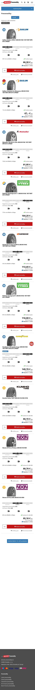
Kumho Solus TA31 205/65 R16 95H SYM (15, 398)
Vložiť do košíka (20, 70)
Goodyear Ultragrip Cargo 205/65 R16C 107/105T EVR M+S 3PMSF (15, 347)
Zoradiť (15, 17)
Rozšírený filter (17, 8)
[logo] (10, 2)
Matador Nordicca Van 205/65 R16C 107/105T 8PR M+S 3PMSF (17, 143)
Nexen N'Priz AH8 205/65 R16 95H (13, 497)
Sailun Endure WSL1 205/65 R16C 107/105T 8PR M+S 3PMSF (17, 40)
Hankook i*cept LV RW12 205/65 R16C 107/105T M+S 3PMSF (14, 245)
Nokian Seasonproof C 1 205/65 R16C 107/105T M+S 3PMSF (17, 194)
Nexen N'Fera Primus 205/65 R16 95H (14, 448)
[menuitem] (17, 677)
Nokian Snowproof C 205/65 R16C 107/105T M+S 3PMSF (16, 296)
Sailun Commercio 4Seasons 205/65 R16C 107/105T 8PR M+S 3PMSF (15, 91)
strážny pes (15, 74)
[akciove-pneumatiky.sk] (15, 656)
